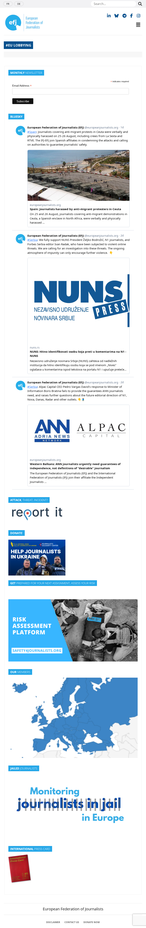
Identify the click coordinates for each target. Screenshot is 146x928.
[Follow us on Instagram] (138, 15)
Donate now (91, 922)
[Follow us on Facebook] (131, 15)
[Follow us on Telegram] (124, 15)
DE (18, 4)
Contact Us (71, 922)
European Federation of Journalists (73, 908)
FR (7, 4)
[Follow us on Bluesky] (116, 15)
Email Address (22, 86)
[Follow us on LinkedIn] (109, 15)
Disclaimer (53, 922)
